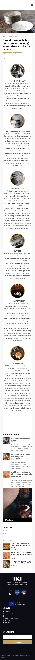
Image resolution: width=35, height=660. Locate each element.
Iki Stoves (5, 530)
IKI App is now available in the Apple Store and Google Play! (21, 456)
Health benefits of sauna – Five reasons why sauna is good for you (21, 474)
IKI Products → (9, 520)
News (4, 533)
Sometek (3, 657)
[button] (31, 4)
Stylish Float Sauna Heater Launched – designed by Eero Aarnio (21, 545)
